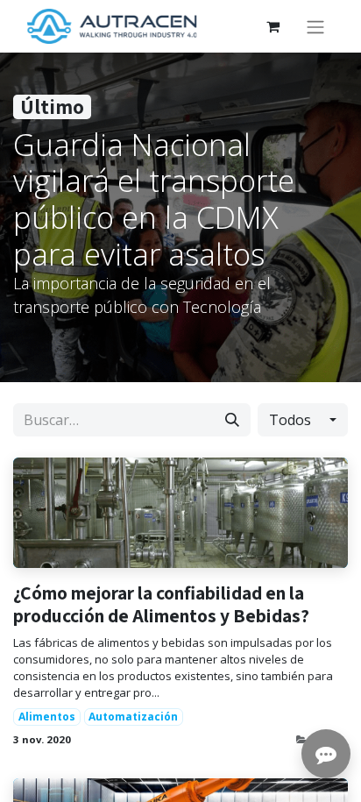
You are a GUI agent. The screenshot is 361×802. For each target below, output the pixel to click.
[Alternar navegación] (315, 26)
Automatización (133, 716)
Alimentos (46, 716)
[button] (303, 419)
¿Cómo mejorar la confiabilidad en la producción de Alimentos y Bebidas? (161, 605)
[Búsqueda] (232, 419)
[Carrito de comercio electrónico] (272, 26)
